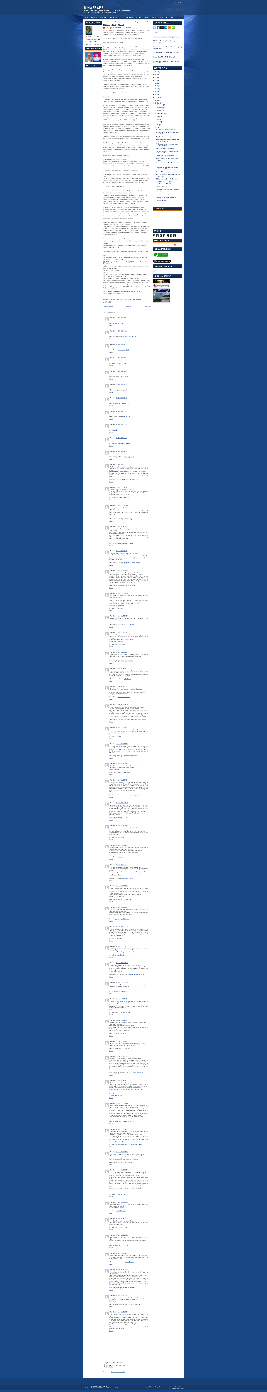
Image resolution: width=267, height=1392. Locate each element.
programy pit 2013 (123, 1194)
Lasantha (167, 1387)
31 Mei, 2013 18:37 (121, 464)
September (160, 113)
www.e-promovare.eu (139, 1073)
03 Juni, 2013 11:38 (121, 632)
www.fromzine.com (116, 1095)
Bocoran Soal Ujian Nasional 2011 (166, 129)
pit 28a (126, 1245)
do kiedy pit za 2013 (128, 1121)
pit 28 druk (125, 403)
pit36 (121, 323)
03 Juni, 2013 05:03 (122, 593)
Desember (160, 105)
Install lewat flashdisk (162, 195)
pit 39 (116, 430)
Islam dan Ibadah (116, 27)
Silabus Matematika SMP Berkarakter (167, 179)
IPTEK (121, 17)
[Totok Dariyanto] (153, 272)
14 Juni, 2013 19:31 (122, 1202)
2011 (156, 103)
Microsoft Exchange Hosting (176, 1388)
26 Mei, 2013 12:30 (121, 424)
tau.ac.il (120, 608)
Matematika (113, 17)
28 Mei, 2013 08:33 (121, 451)
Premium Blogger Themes (177, 1387)
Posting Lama (147, 306)
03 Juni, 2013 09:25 (122, 616)
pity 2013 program (129, 624)
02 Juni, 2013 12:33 (122, 570)
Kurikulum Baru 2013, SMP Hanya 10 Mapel (166, 52)
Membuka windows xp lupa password (167, 189)
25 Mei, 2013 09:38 (121, 398)
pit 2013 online (123, 991)
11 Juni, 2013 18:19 (121, 1020)
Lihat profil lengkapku (93, 44)
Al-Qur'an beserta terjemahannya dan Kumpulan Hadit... (167, 144)
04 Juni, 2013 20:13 (122, 763)
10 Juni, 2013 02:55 (122, 886)
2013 (156, 97)
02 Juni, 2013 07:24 (122, 526)
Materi (138, 17)
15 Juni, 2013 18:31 (122, 1235)
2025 (156, 72)
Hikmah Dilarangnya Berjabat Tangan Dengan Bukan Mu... (167, 152)
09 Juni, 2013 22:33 (122, 825)
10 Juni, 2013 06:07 (122, 946)
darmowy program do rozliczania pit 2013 (130, 1144)
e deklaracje (128, 519)
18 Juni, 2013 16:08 (122, 1312)
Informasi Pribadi (161, 200)
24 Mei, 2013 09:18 (121, 317)
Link (154, 17)
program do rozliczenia (129, 1287)
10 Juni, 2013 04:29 (122, 907)
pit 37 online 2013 (129, 585)
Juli (158, 119)
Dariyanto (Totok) (93, 36)
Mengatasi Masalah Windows (165, 148)
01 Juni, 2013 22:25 (122, 505)
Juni (158, 122)
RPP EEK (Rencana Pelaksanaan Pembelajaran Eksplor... (166, 182)
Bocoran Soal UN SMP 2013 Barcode (164, 57)
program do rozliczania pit (132, 562)
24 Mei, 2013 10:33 (121, 371)
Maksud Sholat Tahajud (113, 25)
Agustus (159, 116)
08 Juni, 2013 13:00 (122, 803)
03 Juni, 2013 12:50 (122, 652)
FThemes (151, 1387)
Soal (161, 17)
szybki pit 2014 (121, 955)
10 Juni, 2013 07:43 (122, 982)
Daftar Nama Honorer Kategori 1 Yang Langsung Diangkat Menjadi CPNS (167, 47)
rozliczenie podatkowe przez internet (135, 719)
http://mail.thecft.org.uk (117, 1328)
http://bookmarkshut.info (129, 336)
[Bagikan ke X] (108, 302)
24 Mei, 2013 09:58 (121, 358)
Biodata (94, 17)
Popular (157, 37)
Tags (164, 37)
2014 (156, 94)
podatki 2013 (126, 772)
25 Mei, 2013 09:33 (121, 384)
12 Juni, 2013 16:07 (122, 1080)
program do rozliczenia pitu (131, 1304)
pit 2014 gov (125, 919)
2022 (156, 77)
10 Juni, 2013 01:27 (122, 865)
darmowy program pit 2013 (136, 974)
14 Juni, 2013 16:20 (122, 1170)
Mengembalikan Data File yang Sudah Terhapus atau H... (167, 140)
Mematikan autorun (162, 192)
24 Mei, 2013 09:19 (121, 331)
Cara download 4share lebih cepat (166, 197)
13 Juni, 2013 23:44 (122, 1152)
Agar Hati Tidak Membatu (164, 137)
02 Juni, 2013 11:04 (121, 551)
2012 (156, 100)
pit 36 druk (121, 837)
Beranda (178, 3)
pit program (118, 938)
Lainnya (146, 17)
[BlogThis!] (106, 302)
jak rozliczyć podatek (124, 697)
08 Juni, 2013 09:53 (122, 780)
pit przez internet (128, 543)
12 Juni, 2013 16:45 (122, 1103)
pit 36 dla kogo (129, 1262)
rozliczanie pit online (127, 661)
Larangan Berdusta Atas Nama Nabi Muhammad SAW (167, 168)
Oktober (159, 110)
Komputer (129, 17)
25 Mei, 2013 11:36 (121, 411)
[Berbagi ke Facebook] (110, 302)
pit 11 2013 (124, 1033)
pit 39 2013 (124, 376)
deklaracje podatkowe (135, 795)
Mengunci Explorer (161, 186)
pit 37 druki (127, 679)
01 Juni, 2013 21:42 (122, 487)
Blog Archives (174, 37)
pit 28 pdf (127, 416)
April (158, 127)
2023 (156, 74)
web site (120, 857)
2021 (156, 80)
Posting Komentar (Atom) (118, 1372)
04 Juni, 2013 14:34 (122, 727)
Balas (111, 325)
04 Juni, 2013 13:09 (122, 704)
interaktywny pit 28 (124, 443)
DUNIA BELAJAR (93, 7)
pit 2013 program (121, 1211)
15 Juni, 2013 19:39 (122, 1253)
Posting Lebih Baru (108, 306)
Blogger (116, 1387)
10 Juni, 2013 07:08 (122, 963)
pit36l (125, 390)
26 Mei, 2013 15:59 (121, 438)
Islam (172, 17)
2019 (156, 86)
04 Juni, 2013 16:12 (122, 744)
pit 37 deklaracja (133, 479)
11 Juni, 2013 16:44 (121, 999)
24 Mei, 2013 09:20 (121, 344)
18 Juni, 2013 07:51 (122, 1295)
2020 (156, 83)
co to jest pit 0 (126, 1048)
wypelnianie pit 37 (123, 350)
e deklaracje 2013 (124, 497)
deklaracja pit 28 (129, 457)
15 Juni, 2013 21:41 (122, 1269)
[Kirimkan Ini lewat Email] (104, 302)
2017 (156, 89)
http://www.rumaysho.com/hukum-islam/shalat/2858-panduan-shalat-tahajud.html (126, 241)
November (160, 108)
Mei (158, 125)
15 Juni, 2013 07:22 (122, 1218)
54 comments (127, 27)
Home (86, 17)
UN (167, 17)
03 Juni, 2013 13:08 (122, 668)
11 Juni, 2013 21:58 (121, 1056)
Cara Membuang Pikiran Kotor (165, 156)
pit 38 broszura (121, 363)
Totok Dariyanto (157, 270)
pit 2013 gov (123, 1227)
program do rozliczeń (130, 756)
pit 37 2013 (118, 736)
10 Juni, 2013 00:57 (122, 845)
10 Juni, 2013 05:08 (122, 927)
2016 (156, 91)
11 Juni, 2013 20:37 (121, 1041)
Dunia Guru (103, 17)
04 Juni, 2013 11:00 (121, 686)
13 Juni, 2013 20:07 (122, 1129)
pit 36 (125, 818)
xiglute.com (126, 1012)
